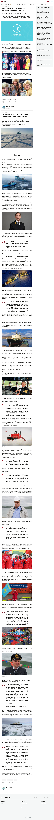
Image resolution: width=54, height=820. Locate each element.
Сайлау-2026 (6, 4)
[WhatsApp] (6, 102)
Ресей (4, 99)
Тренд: (2, 4)
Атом (15, 780)
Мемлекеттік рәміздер (25, 807)
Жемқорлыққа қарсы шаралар (26, 809)
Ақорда (46, 4)
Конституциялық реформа (17, 4)
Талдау (2, 807)
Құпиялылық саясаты (25, 805)
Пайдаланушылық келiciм (25, 803)
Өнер (14, 99)
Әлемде (2, 811)
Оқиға (2, 803)
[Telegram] (9, 102)
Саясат (2, 805)
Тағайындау (41, 4)
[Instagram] (3, 102)
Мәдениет (9, 99)
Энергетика (9, 780)
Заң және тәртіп (36, 4)
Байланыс (43, 805)
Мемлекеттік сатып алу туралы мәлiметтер (29, 811)
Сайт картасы (43, 803)
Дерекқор (30, 4)
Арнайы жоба (25, 4)
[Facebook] (12, 102)
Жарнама (42, 807)
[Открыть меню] (52, 1)
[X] (15, 102)
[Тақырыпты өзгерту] (48, 1)
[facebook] (42, 797)
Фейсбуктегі (4, 52)
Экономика (3, 809)
